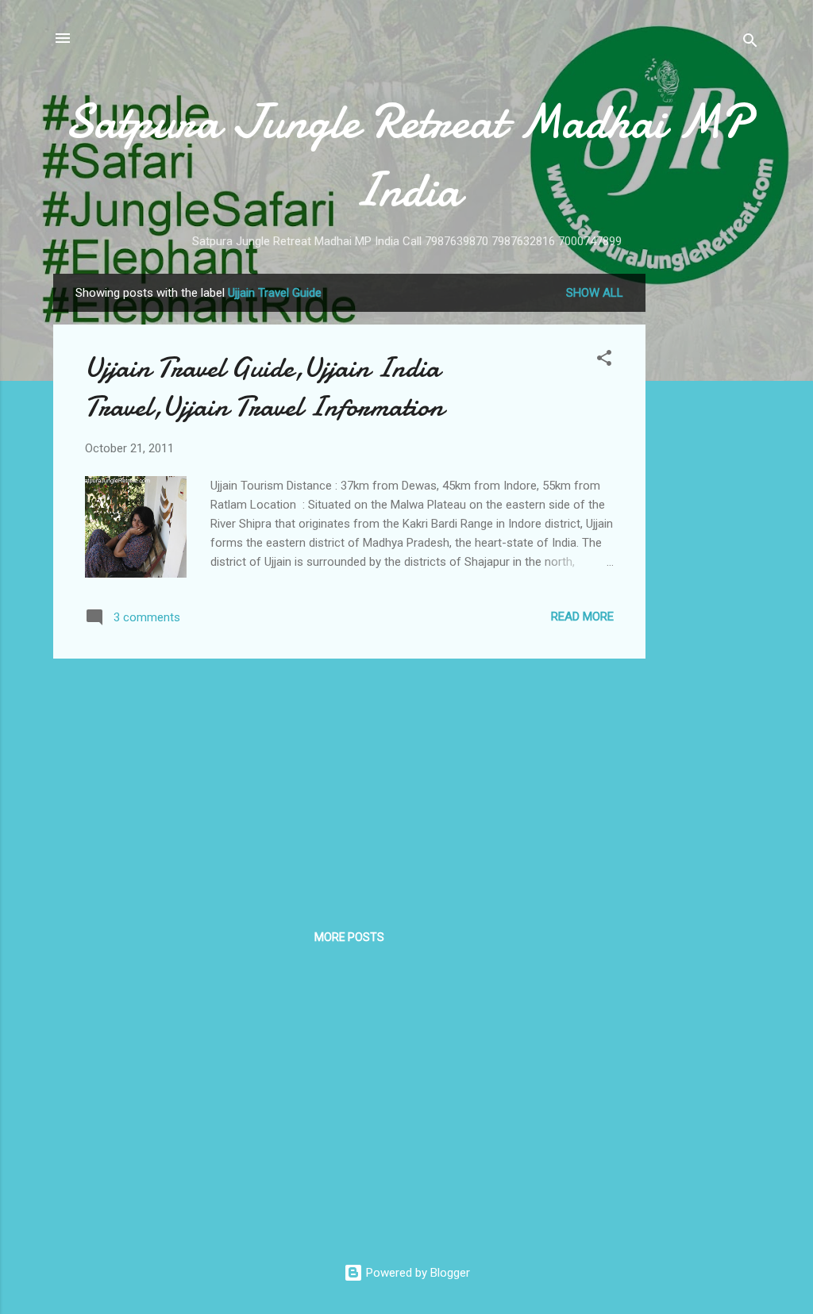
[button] (604, 360)
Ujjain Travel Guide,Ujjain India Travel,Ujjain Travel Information (264, 387)
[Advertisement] (709, 512)
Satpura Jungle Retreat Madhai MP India (406, 155)
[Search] (750, 43)
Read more (582, 616)
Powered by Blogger (416, 1273)
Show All (594, 293)
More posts (349, 937)
